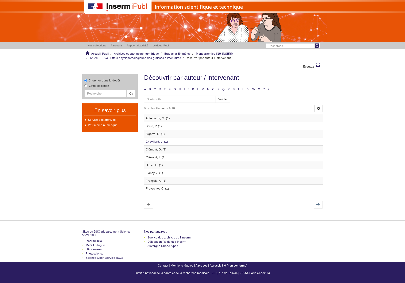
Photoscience (95, 253)
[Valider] (317, 45)
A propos (201, 265)
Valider (222, 99)
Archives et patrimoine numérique (136, 53)
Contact (163, 265)
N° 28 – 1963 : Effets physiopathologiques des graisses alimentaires (135, 58)
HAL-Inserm (94, 249)
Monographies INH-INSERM (215, 53)
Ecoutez (308, 66)
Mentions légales (182, 265)
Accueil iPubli (100, 53)
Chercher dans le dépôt (104, 80)
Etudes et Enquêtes (177, 53)
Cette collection (99, 85)
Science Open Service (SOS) (105, 257)
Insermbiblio (94, 240)
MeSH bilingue (95, 245)
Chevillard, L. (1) (157, 141)
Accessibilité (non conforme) (228, 265)
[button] (96, 45)
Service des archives (102, 119)
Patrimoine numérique (102, 125)
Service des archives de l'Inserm (169, 237)
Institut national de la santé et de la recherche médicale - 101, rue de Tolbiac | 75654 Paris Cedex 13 (202, 273)
